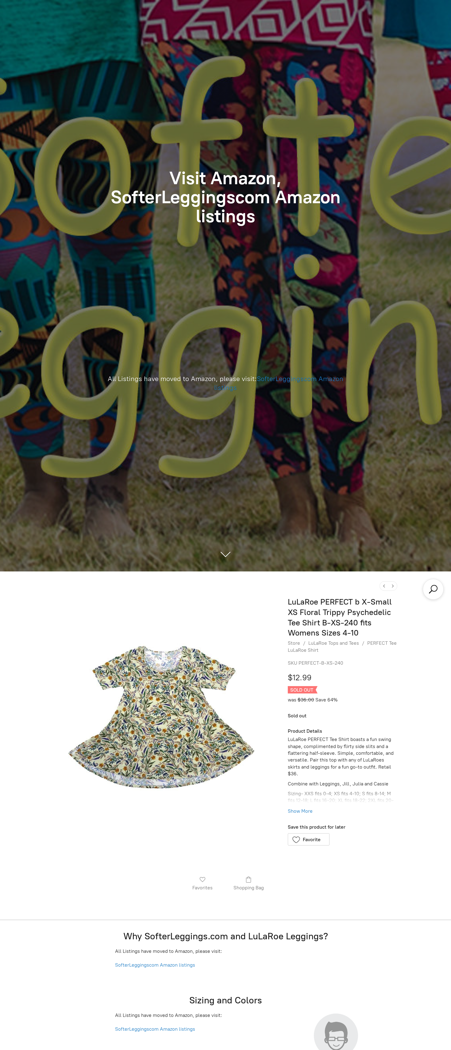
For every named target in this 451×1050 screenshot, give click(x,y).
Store (294, 643)
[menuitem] (384, 586)
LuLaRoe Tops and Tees (333, 643)
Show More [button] (300, 811)
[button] (309, 839)
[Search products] (433, 589)
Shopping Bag (248, 888)
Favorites (202, 888)
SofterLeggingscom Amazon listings (155, 965)
